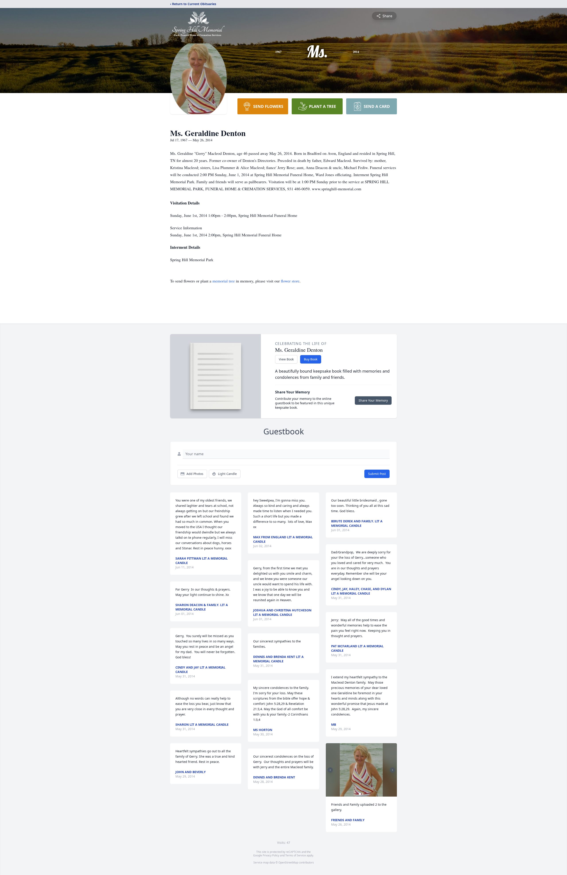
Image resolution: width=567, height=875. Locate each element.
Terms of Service (295, 855)
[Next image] (392, 770)
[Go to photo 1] (360, 794)
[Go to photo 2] (362, 794)
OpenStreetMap (288, 862)
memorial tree (223, 281)
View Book (286, 359)
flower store (290, 281)
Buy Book (310, 359)
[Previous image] (330, 770)
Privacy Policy (271, 855)
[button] (361, 770)
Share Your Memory (373, 400)
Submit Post (377, 474)
